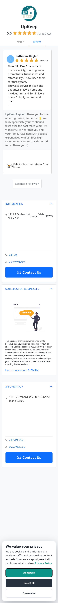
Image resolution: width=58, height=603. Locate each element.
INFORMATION (14, 386)
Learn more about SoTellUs (21, 370)
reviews (44, 34)
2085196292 (16, 440)
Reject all (29, 583)
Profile (20, 42)
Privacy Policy (43, 563)
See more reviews (26, 184)
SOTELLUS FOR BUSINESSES (22, 289)
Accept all (29, 572)
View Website (17, 447)
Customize (29, 593)
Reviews (37, 42)
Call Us (13, 255)
